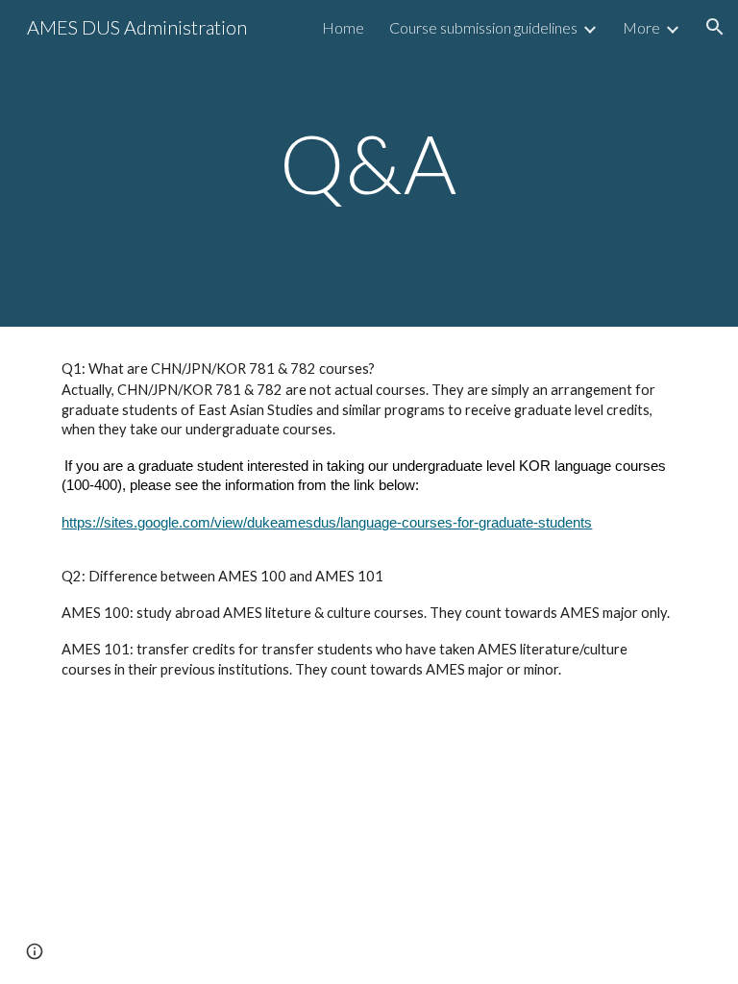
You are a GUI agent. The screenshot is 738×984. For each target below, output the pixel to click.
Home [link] (343, 27)
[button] (715, 27)
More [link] (641, 27)
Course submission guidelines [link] (483, 27)
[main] (368, 162)
